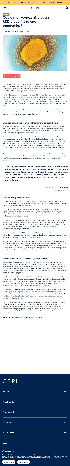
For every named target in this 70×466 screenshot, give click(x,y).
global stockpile (27, 141)
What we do (8, 402)
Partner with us (10, 412)
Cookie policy (57, 457)
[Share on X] (18, 76)
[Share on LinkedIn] (15, 76)
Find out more (55, 2)
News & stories (9, 433)
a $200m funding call (21, 248)
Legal (5, 443)
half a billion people (36, 128)
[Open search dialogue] (67, 7)
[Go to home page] (46, 7)
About (6, 392)
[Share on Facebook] (11, 76)
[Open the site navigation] (5, 7)
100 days (46, 285)
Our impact (8, 423)
